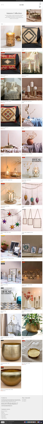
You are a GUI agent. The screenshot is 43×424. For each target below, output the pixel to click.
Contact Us (3, 413)
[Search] (3, 4)
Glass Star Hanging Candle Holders (6, 232)
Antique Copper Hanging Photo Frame (27, 232)
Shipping (2, 412)
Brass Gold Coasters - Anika (26, 363)
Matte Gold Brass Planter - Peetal (26, 337)
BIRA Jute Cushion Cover (4, 75)
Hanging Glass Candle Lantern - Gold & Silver (7, 337)
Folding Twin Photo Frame (4, 284)
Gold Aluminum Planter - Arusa (5, 363)
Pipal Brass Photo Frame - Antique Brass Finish (7, 258)
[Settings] (39, 6)
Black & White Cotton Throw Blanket (27, 153)
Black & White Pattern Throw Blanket (6, 101)
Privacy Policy (3, 415)
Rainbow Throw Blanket (25, 75)
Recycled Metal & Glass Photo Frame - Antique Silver (29, 258)
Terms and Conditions (4, 414)
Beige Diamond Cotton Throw (5, 153)
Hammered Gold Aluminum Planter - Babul (7, 389)
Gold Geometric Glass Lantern (5, 206)
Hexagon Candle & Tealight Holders (27, 284)
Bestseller (3, 53)
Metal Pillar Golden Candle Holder (27, 101)
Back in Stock (3, 235)
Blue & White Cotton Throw (26, 127)
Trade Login (40, 2)
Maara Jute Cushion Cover (4, 127)
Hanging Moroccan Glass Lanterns (27, 206)
